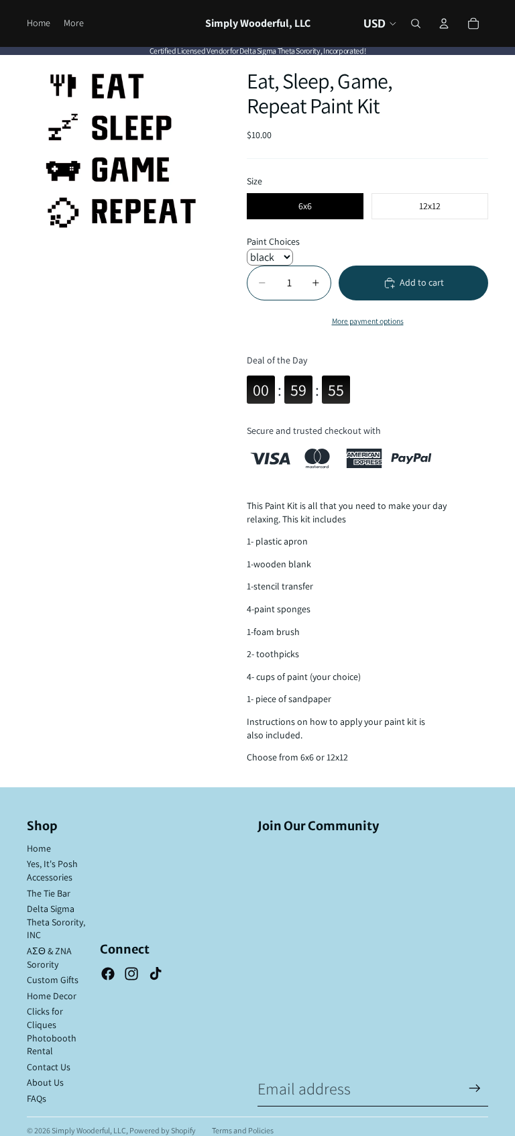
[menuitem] (74, 23)
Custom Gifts (52, 980)
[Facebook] (108, 974)
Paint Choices (273, 241)
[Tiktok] (156, 974)
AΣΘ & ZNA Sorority (49, 957)
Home (39, 848)
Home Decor (51, 996)
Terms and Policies (243, 1130)
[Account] (444, 23)
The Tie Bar (48, 893)
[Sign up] (474, 1088)
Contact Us (48, 1067)
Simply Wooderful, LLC (89, 1130)
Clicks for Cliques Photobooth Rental (51, 1031)
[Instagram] (131, 974)
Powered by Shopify (162, 1130)
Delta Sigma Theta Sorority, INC (56, 922)
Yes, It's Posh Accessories (52, 870)
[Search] (416, 23)
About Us (45, 1082)
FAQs (36, 1098)
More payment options (368, 321)
